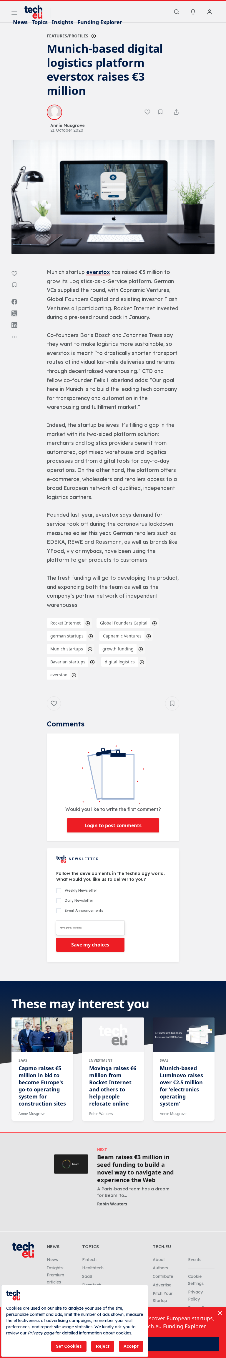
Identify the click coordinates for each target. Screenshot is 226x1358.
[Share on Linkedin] (14, 325)
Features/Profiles (67, 36)
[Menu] (14, 14)
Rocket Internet (65, 623)
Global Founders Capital (123, 623)
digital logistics (120, 662)
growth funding (118, 649)
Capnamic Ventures (122, 636)
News (20, 22)
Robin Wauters (101, 1113)
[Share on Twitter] (14, 313)
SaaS (23, 1060)
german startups (67, 636)
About (159, 1259)
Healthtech (93, 1268)
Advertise (162, 1285)
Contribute (163, 1276)
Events (194, 1259)
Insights (62, 22)
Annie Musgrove (32, 1113)
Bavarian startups (67, 662)
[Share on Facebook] (14, 302)
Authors (160, 1268)
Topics (40, 22)
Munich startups (66, 649)
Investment (100, 1060)
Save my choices (90, 944)
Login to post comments (113, 825)
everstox (98, 272)
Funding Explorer (99, 22)
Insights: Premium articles (55, 1275)
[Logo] (36, 12)
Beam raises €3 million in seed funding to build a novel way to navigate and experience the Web (135, 1168)
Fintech (89, 1259)
